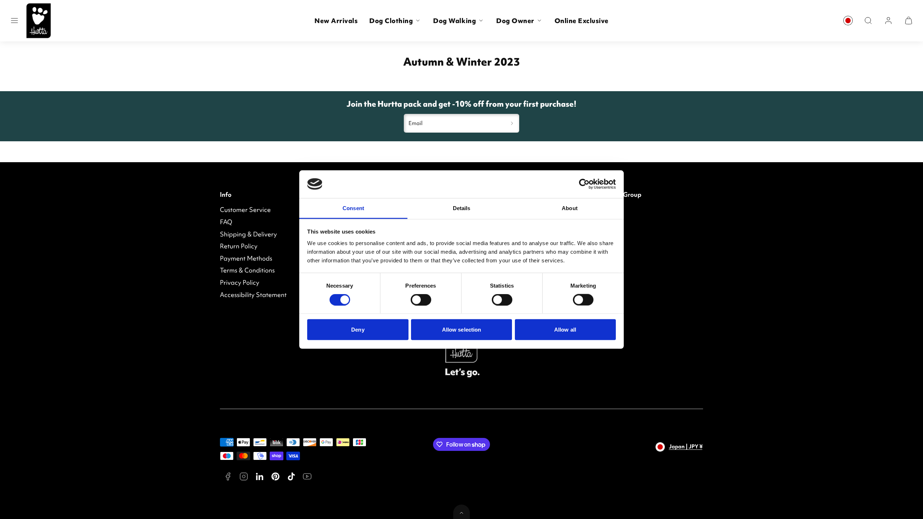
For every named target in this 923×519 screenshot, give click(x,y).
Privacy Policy (239, 282)
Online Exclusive (582, 20)
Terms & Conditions (247, 270)
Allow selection (461, 330)
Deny (357, 330)
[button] (14, 20)
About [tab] (570, 208)
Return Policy (238, 246)
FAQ (226, 222)
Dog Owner (515, 20)
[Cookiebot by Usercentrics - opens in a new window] (584, 184)
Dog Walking (454, 20)
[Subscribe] (512, 123)
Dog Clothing (391, 20)
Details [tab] (462, 208)
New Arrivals (336, 20)
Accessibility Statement (253, 294)
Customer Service (245, 209)
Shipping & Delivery (248, 234)
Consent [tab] (353, 208)
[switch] (421, 300)
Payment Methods (246, 258)
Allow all (565, 330)
